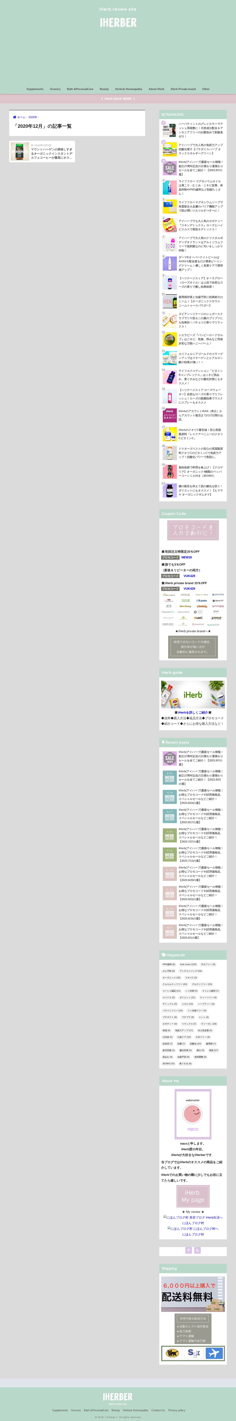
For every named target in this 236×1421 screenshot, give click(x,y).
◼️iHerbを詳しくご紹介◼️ (193, 712)
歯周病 (211, 1043)
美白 (200, 1050)
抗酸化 (195, 1043)
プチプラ (188, 1017)
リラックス (189, 1024)
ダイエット (187, 997)
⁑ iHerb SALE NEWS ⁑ (118, 98)
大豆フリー (203, 1037)
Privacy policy (176, 1410)
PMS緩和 (169, 964)
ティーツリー (208, 997)
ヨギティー (170, 1024)
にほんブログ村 (193, 1223)
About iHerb (156, 89)
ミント (204, 1017)
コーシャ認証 (172, 991)
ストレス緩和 (210, 991)
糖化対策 (186, 1050)
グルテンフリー (202, 984)
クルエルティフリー (175, 984)
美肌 (213, 1050)
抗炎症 (168, 1043)
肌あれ (168, 1057)
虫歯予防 (183, 1057)
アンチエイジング (191, 971)
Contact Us (158, 1410)
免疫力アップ (184, 1030)
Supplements (35, 89)
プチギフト (170, 1017)
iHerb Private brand (183, 89)
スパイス (169, 997)
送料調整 (200, 1057)
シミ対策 (191, 991)
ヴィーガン (209, 1024)
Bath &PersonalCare (80, 89)
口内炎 (168, 1037)
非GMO (169, 1063)
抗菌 (181, 1043)
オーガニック (172, 977)
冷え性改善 (205, 1030)
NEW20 (186, 557)
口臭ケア (184, 1037)
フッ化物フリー (197, 1010)
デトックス (170, 1004)
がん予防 (169, 971)
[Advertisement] (118, 57)
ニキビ (187, 1004)
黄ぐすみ (185, 1063)
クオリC (191, 977)
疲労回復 (169, 1050)
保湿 (166, 1030)
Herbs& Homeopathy (128, 89)
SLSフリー (208, 964)
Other (206, 89)
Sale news (188, 964)
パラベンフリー (173, 1010)
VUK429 (189, 576)
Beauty (104, 89)
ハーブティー (206, 1004)
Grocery (55, 89)
